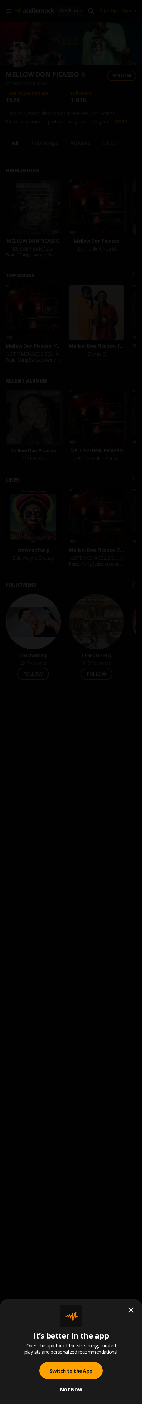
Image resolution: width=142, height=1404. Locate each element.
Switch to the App (71, 1370)
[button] (71, 702)
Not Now (71, 1389)
